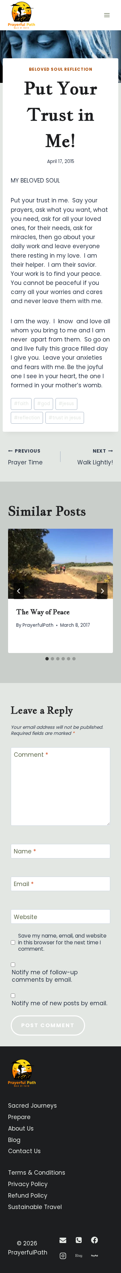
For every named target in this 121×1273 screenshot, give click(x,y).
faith (21, 403)
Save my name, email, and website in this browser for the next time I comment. (62, 943)
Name (25, 851)
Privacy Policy (28, 1184)
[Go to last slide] (18, 591)
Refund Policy (27, 1196)
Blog (14, 1140)
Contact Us (24, 1151)
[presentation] (60, 564)
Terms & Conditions (36, 1173)
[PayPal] (94, 1256)
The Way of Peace (43, 612)
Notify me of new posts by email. (59, 1003)
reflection (27, 418)
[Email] (63, 1240)
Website (25, 917)
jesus (66, 403)
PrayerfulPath (38, 625)
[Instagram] (63, 1256)
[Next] (102, 591)
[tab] (47, 658)
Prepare (19, 1117)
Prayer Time (25, 457)
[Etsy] (79, 1256)
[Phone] (79, 1240)
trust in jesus (64, 418)
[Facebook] (94, 1240)
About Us (21, 1128)
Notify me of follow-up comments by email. (45, 976)
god (43, 403)
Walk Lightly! (95, 457)
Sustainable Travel (35, 1207)
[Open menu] (106, 15)
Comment (31, 755)
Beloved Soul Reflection (60, 69)
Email (24, 884)
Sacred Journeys (32, 1106)
